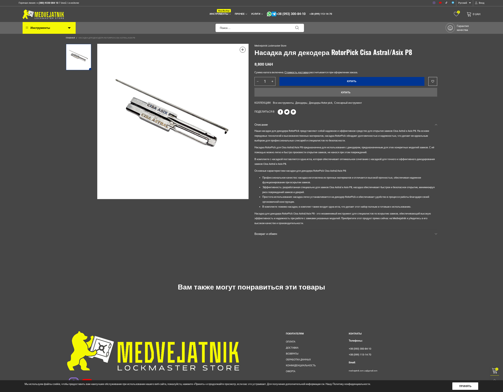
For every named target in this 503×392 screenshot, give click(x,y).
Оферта (290, 371)
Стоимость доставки (297, 72)
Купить (346, 92)
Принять (465, 386)
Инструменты (219, 13)
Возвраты (292, 353)
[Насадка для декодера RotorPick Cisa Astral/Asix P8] (173, 121)
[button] (258, 81)
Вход (481, 3)
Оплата (290, 341)
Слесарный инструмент (348, 102)
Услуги (255, 14)
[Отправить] (297, 28)
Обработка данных (298, 359)
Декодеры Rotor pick (320, 102)
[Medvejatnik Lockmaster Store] (43, 14)
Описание (261, 124)
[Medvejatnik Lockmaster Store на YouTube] (84, 379)
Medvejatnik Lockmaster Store (270, 45)
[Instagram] (434, 3)
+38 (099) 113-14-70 (320, 14)
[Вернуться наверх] (494, 380)
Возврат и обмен (265, 234)
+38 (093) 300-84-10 (291, 14)
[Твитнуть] (287, 112)
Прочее (240, 14)
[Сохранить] (293, 112)
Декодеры (301, 102)
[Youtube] (440, 3)
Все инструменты (283, 102)
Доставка (292, 347)
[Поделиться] (280, 112)
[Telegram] (453, 3)
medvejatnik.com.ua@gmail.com (363, 370)
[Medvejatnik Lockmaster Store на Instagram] (71, 379)
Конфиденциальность (301, 365)
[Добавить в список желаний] (432, 81)
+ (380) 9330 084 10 (47, 3)
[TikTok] (446, 3)
